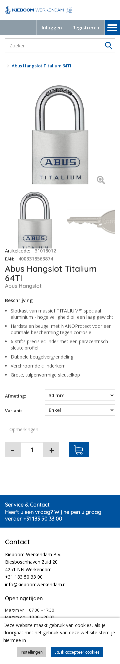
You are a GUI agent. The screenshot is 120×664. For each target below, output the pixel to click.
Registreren (85, 27)
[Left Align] (101, 180)
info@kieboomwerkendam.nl (36, 584)
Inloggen (52, 27)
